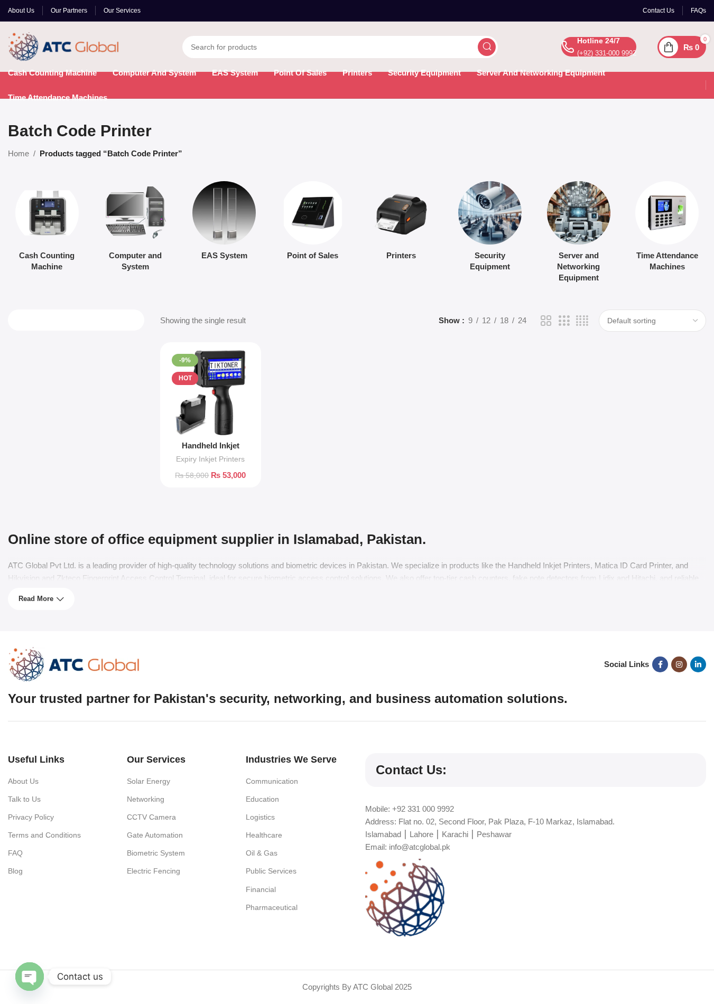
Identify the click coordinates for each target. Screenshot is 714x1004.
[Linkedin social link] (698, 664)
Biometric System (156, 853)
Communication (272, 781)
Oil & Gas (261, 853)
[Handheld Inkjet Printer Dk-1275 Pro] (210, 392)
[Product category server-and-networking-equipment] (579, 234)
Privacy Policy (31, 817)
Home (18, 153)
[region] (357, 972)
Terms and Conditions (44, 835)
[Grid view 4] (582, 321)
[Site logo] (63, 45)
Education (262, 799)
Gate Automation (155, 835)
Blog (15, 871)
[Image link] (74, 663)
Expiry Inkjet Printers (210, 459)
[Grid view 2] (546, 321)
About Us (23, 781)
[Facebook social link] (660, 664)
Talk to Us (24, 799)
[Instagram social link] (679, 664)
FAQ (15, 853)
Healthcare (264, 835)
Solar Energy (148, 781)
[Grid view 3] (564, 321)
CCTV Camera (151, 817)
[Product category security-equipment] (490, 229)
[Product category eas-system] (224, 223)
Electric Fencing (153, 871)
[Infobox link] (598, 47)
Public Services (271, 871)
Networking (145, 799)
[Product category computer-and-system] (136, 229)
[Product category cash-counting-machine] (47, 229)
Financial (261, 889)
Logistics (260, 817)
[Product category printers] (402, 223)
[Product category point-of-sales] (313, 223)
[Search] (487, 47)
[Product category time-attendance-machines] (667, 229)
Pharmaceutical (272, 907)
